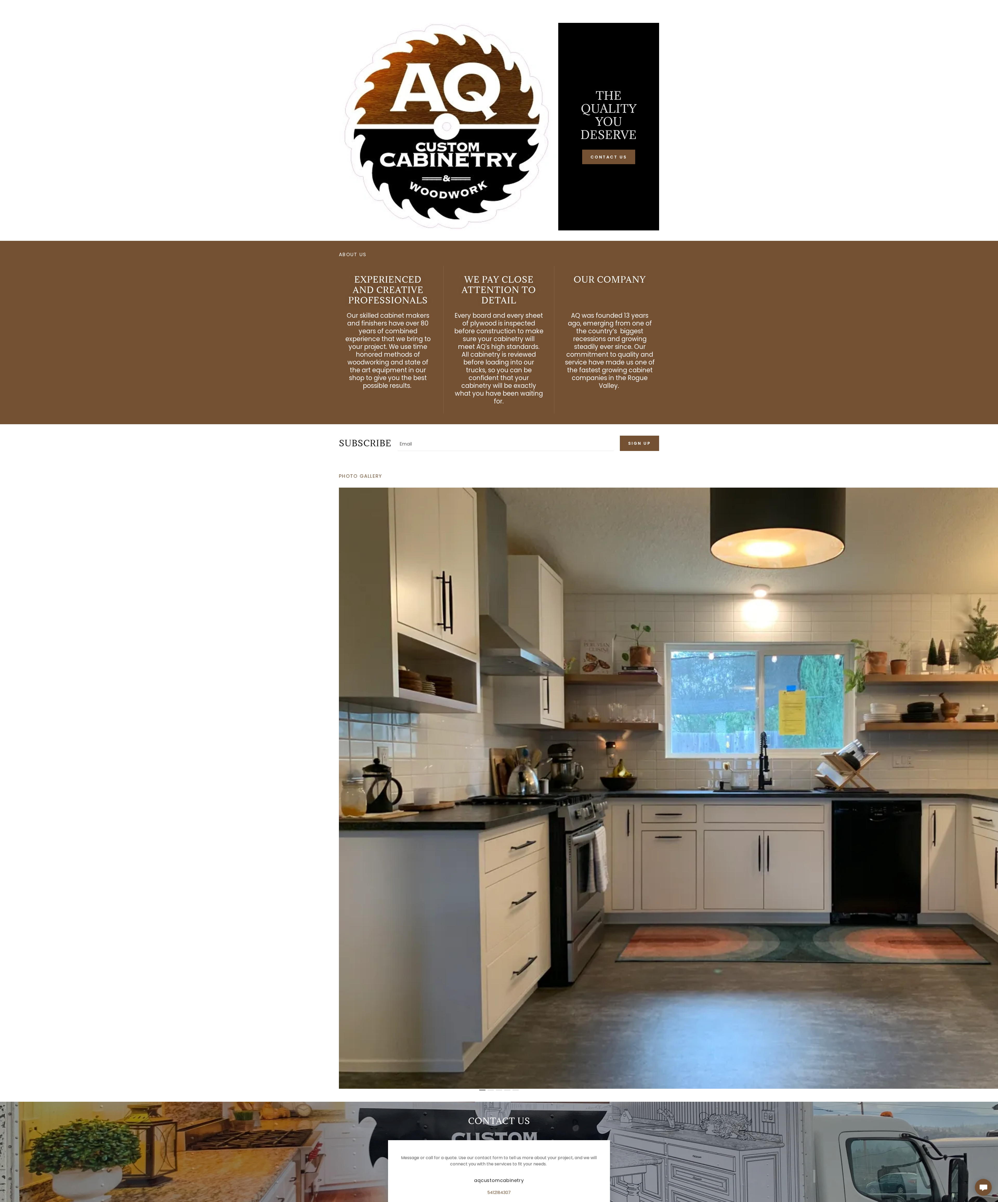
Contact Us (608, 157)
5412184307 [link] (499, 1193)
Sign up (639, 443)
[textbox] (506, 443)
